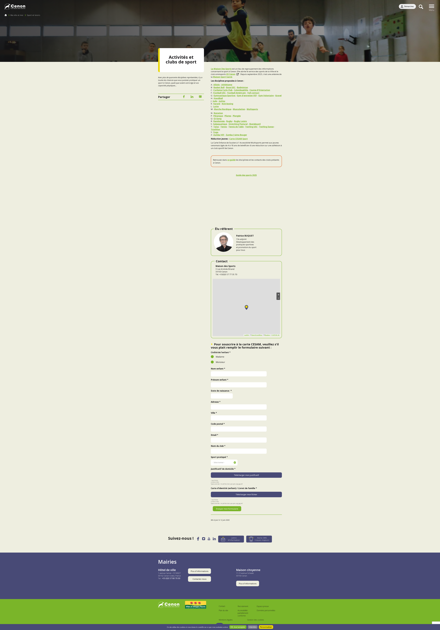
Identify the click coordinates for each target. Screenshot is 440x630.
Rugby (229, 121)
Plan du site (223, 610)
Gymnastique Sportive (225, 95)
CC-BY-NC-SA (275, 335)
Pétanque (218, 116)
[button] (431, 7)
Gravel (278, 95)
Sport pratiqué (218, 457)
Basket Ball (218, 87)
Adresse (215, 401)
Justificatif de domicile (222, 468)
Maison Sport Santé (222, 77)
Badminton (242, 87)
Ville (213, 412)
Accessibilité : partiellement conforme (243, 613)
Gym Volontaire (266, 95)
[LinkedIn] (192, 97)
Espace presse (263, 606)
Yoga (215, 132)
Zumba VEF (219, 135)
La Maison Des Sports (221, 68)
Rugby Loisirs (240, 121)
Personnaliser (266, 627)
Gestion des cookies (255, 620)
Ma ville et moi (17, 15)
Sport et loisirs (33, 15)
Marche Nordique (222, 109)
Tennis (223, 126)
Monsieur (220, 362)
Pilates (227, 116)
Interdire (252, 627)
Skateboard (255, 124)
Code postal (217, 423)
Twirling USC (251, 126)
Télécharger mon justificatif (246, 475)
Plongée (237, 116)
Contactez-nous (199, 579)
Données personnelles (266, 610)
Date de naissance (220, 390)
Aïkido (216, 84)
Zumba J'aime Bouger (236, 135)
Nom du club (217, 446)
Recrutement (243, 606)
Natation (218, 113)
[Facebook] (183, 97)
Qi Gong (217, 118)
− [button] (278, 298)
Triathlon (215, 129)
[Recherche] (421, 7)
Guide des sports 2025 (246, 175)
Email (213, 435)
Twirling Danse (266, 126)
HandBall (218, 98)
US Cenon (230, 74)
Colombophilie (241, 90)
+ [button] (278, 294)
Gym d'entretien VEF (247, 95)
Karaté (216, 103)
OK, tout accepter (237, 627)
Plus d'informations (199, 571)
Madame (220, 356)
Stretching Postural (238, 124)
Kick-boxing (227, 103)
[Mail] (200, 97)
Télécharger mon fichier (246, 494)
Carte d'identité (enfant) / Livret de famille (233, 488)
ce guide (231, 160)
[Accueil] (15, 7)
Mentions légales (226, 620)
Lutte (216, 106)
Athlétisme (226, 84)
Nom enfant (217, 368)
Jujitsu (222, 101)
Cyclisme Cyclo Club (222, 90)
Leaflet (246, 335)
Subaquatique (220, 124)
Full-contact (253, 93)
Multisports (252, 109)
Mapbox (267, 335)
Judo (215, 101)
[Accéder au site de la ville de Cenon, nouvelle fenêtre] (168, 605)
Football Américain (236, 93)
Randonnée (219, 121)
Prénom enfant (219, 379)
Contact (222, 606)
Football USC (219, 93)
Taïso (216, 126)
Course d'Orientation (260, 90)
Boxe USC (231, 87)
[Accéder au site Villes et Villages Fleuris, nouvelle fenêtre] (195, 605)
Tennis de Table (236, 126)
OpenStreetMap (256, 335)
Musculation (239, 109)
